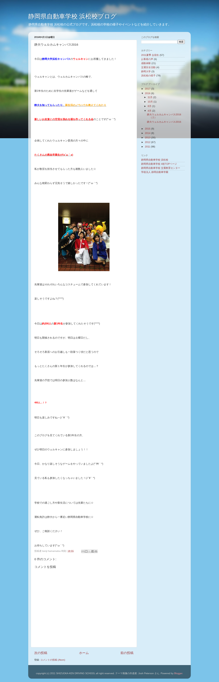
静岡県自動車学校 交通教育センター (160, 168)
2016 (148, 93)
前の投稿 (126, 653)
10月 (150, 101)
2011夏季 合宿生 (150, 55)
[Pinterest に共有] (96, 551)
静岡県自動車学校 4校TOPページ (159, 164)
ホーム (84, 653)
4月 (150, 111)
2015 (148, 128)
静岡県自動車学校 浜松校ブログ (72, 16)
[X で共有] (89, 551)
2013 (148, 137)
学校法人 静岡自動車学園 (154, 172)
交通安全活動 (148, 67)
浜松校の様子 (148, 75)
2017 (148, 88)
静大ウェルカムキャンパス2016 (164, 122)
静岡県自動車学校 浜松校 (154, 160)
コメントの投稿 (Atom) (52, 660)
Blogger (178, 673)
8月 (150, 106)
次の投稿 (40, 653)
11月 (150, 97)
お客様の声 (147, 59)
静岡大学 (146, 71)
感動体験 (146, 63)
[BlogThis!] (86, 551)
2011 (148, 146)
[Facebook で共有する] (92, 551)
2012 (148, 142)
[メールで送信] (83, 551)
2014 (148, 133)
